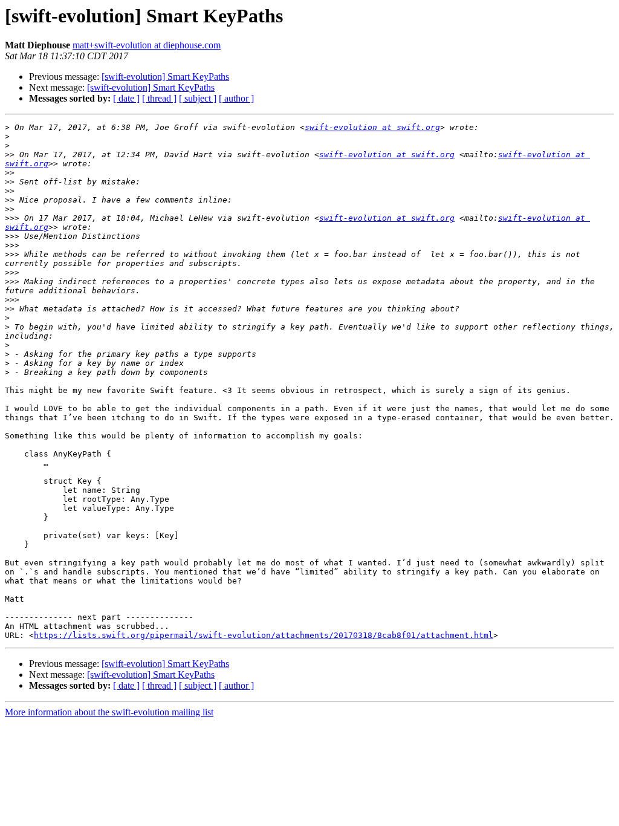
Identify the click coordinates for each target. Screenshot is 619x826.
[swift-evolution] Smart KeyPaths (165, 76)
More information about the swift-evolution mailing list (109, 712)
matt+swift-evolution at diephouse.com (147, 45)
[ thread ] (159, 98)
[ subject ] (197, 98)
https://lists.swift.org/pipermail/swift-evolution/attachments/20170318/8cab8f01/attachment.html (263, 635)
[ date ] (126, 98)
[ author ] (236, 98)
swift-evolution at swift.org (372, 127)
